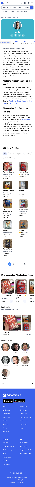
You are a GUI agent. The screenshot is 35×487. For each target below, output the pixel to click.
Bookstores (6, 410)
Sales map (23, 424)
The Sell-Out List (25, 417)
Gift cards (6, 431)
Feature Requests (26, 453)
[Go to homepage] (6, 3)
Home (2, 17)
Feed (21, 428)
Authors (9, 17)
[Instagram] (15, 35)
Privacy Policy (21, 480)
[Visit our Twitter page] (14, 473)
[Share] (23, 35)
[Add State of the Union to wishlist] (24, 281)
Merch (5, 460)
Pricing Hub (24, 421)
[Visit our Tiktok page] (25, 473)
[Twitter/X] (11, 35)
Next (25, 264)
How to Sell (23, 410)
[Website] (19, 35)
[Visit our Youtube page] (21, 473)
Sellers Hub (23, 413)
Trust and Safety (8, 446)
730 (25, 42)
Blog (4, 453)
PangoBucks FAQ (25, 450)
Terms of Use (13, 480)
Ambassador (7, 457)
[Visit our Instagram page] (17, 473)
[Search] (31, 7)
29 (34, 42)
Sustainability (7, 450)
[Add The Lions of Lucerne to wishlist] (11, 281)
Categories (6, 417)
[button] (17, 383)
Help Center (24, 443)
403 (16, 42)
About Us (6, 443)
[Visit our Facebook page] (10, 473)
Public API (6, 464)
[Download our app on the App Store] (8, 401)
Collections (6, 413)
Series (5, 428)
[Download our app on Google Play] (19, 400)
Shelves (5, 424)
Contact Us (23, 446)
